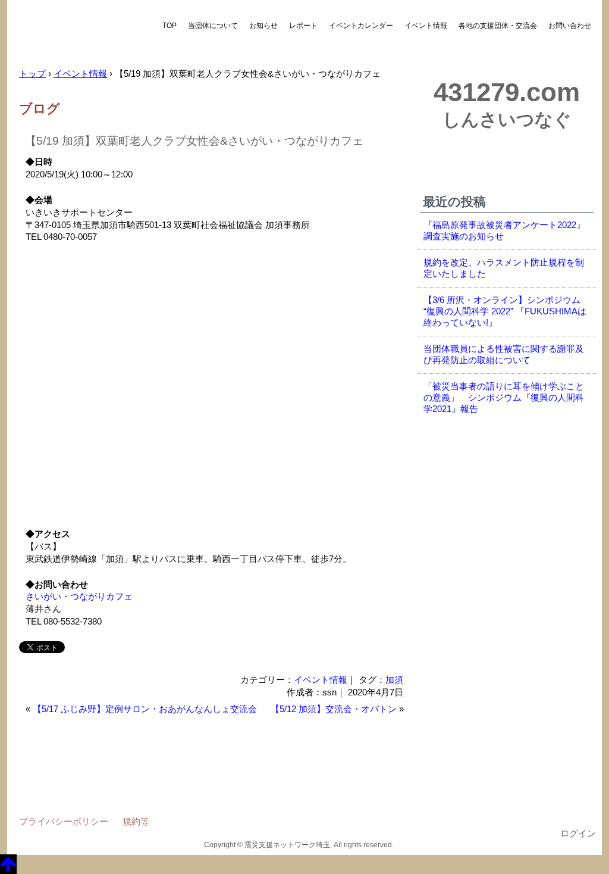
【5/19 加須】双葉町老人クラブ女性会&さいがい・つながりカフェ (194, 141)
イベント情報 (425, 25)
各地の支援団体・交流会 (498, 25)
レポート (303, 25)
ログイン (578, 833)
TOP (169, 25)
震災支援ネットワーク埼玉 (81, 34)
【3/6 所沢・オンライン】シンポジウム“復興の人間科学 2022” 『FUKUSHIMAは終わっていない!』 (504, 311)
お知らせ (263, 25)
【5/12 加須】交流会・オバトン (334, 709)
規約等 (136, 821)
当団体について (213, 25)
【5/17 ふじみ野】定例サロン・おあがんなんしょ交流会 (145, 709)
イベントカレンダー (361, 25)
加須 (394, 680)
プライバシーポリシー (63, 821)
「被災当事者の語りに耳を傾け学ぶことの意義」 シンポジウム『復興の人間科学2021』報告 (503, 398)
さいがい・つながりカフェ (79, 596)
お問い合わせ (569, 25)
